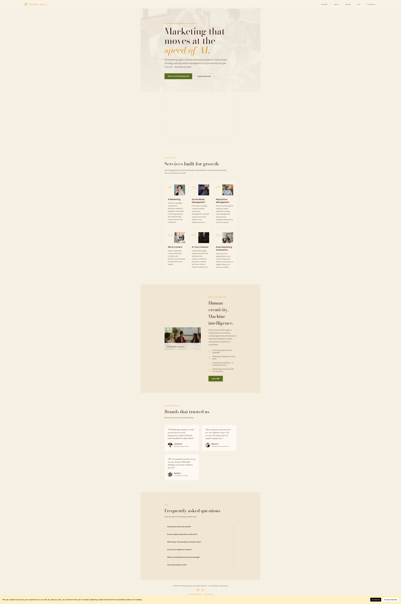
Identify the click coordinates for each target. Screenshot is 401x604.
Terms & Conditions (195, 594)
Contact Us (371, 4)
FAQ (358, 4)
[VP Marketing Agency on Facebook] (198, 590)
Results (348, 4)
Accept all (376, 600)
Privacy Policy (208, 594)
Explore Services (204, 76)
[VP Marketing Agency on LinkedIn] (203, 590)
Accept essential (390, 600)
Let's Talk (216, 378)
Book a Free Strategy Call (178, 76)
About (336, 4)
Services (324, 4)
